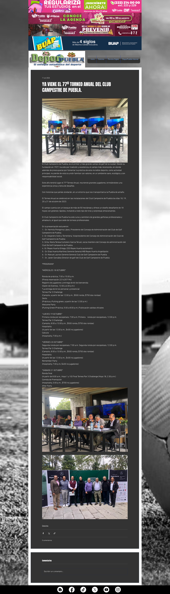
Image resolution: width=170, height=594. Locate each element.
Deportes (45, 526)
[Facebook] (72, 589)
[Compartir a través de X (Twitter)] (49, 533)
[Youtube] (106, 589)
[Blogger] (60, 589)
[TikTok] (83, 589)
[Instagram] (118, 589)
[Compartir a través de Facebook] (43, 533)
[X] (95, 589)
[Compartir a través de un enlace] (54, 533)
